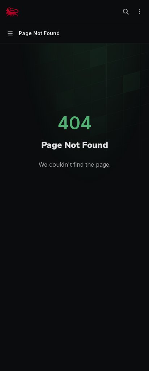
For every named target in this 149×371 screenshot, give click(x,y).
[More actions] (139, 12)
